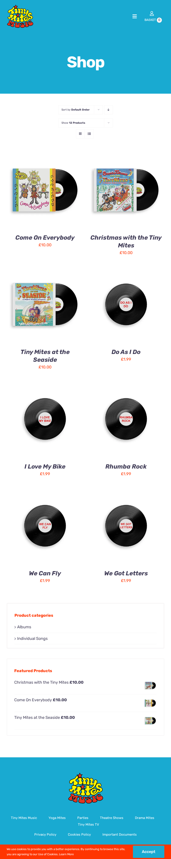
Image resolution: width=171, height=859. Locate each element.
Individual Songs (32, 638)
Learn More (66, 854)
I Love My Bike (44, 466)
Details (20, 193)
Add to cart (41, 188)
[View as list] (89, 133)
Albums (24, 627)
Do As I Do (126, 352)
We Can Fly (45, 573)
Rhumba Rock (126, 466)
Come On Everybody (45, 237)
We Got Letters (126, 573)
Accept (148, 851)
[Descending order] (108, 109)
